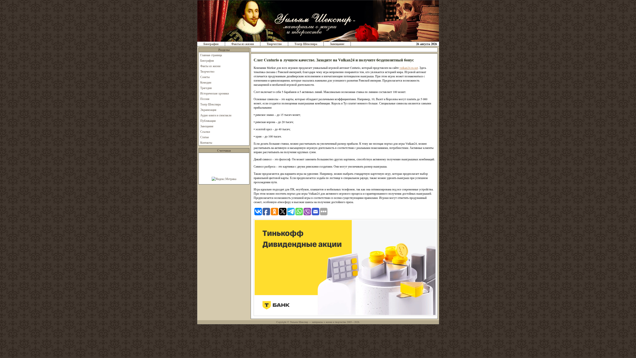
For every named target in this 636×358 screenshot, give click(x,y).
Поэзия (204, 99)
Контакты (206, 142)
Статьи (204, 137)
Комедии (205, 82)
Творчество (274, 44)
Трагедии (206, 88)
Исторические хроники (214, 93)
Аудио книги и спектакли (215, 115)
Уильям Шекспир (299, 322)
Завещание (337, 44)
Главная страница (211, 55)
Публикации (208, 121)
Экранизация (208, 110)
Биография (211, 44)
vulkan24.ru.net (408, 68)
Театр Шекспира (305, 44)
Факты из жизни (242, 44)
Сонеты (205, 77)
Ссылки (205, 132)
